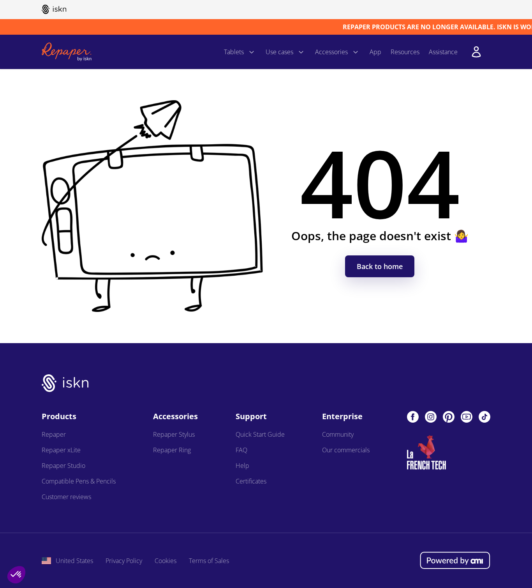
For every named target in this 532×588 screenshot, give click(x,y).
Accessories (331, 52)
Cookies (165, 560)
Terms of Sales (209, 560)
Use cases (279, 52)
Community (338, 434)
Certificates (251, 481)
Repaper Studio (63, 465)
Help (242, 465)
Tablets (234, 52)
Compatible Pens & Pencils (79, 481)
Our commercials (346, 450)
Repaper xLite (61, 450)
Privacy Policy (124, 560)
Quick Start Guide (260, 434)
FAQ (241, 450)
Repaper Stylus (174, 434)
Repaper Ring (172, 450)
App (375, 52)
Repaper (54, 434)
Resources (405, 52)
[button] (16, 574)
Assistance (443, 52)
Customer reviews (66, 496)
